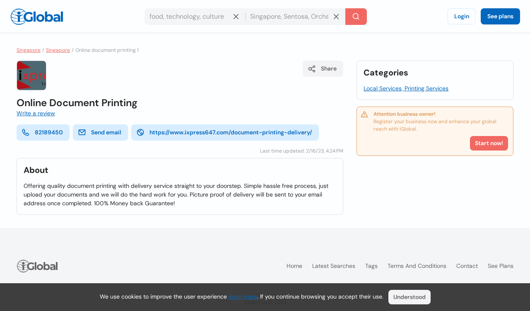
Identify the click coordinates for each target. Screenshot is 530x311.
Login (461, 16)
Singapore (29, 50)
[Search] (356, 16)
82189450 (49, 132)
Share (329, 68)
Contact (467, 266)
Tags (371, 266)
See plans (500, 16)
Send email (106, 132)
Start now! (489, 143)
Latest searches (333, 266)
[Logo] (37, 16)
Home (294, 266)
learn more (243, 296)
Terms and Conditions (417, 266)
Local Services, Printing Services (406, 88)
